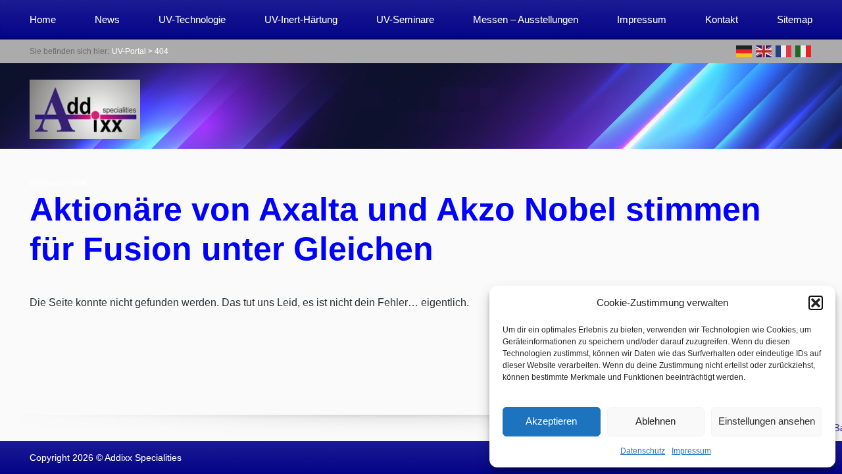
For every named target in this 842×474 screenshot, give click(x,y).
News (107, 19)
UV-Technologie (192, 19)
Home (43, 19)
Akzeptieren (551, 421)
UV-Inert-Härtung (300, 19)
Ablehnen (655, 421)
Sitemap (794, 19)
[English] (764, 50)
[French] (784, 50)
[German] (744, 50)
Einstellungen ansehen (766, 421)
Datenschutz (642, 451)
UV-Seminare (405, 19)
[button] (815, 302)
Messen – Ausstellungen (525, 19)
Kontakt (721, 19)
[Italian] (803, 50)
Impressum (691, 451)
